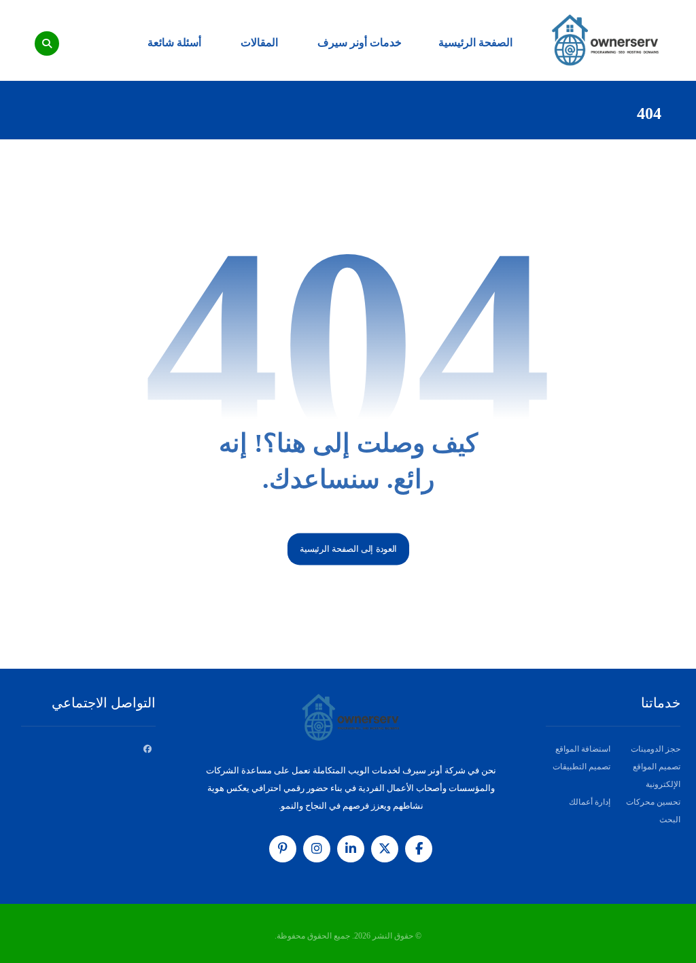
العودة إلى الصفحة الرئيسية (347, 549)
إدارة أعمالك (589, 802)
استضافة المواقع (582, 749)
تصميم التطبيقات (581, 766)
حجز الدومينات (655, 749)
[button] (47, 43)
